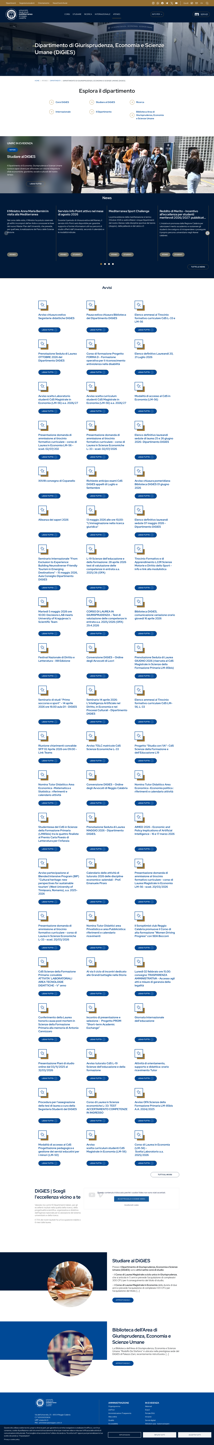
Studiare (77, 14)
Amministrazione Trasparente (119, 1413)
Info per (156, 14)
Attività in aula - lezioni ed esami (157, 1424)
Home (37, 81)
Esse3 (147, 1410)
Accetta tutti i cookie (131, 1205)
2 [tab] (105, 264)
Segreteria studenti (26, 3)
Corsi (67, 14)
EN (202, 3)
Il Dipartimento (104, 111)
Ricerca (88, 14)
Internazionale (102, 14)
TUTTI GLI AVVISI (165, 1174)
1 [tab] (101, 264)
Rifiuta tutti (159, 1435)
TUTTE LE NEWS (198, 267)
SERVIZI (204, 14)
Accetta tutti (195, 1435)
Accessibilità (113, 1424)
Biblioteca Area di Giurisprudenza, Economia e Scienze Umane (150, 115)
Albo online (112, 1417)
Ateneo (116, 14)
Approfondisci (123, 1300)
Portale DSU (150, 1413)
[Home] (19, 14)
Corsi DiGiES (62, 102)
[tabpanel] (30, 233)
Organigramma (114, 1406)
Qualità (111, 1420)
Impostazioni (124, 1435)
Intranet (148, 1417)
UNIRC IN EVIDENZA (20, 143)
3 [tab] (109, 264)
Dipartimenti (11, 3)
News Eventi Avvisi (60, 3)
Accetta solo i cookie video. (131, 1199)
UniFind (111, 1410)
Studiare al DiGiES (105, 102)
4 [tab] (113, 264)
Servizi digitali (150, 1420)
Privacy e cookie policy (12, 1439)
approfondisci (123, 1363)
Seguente (207, 233)
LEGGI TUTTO (37, 184)
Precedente (6, 233)
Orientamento (43, 3)
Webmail (148, 1406)
